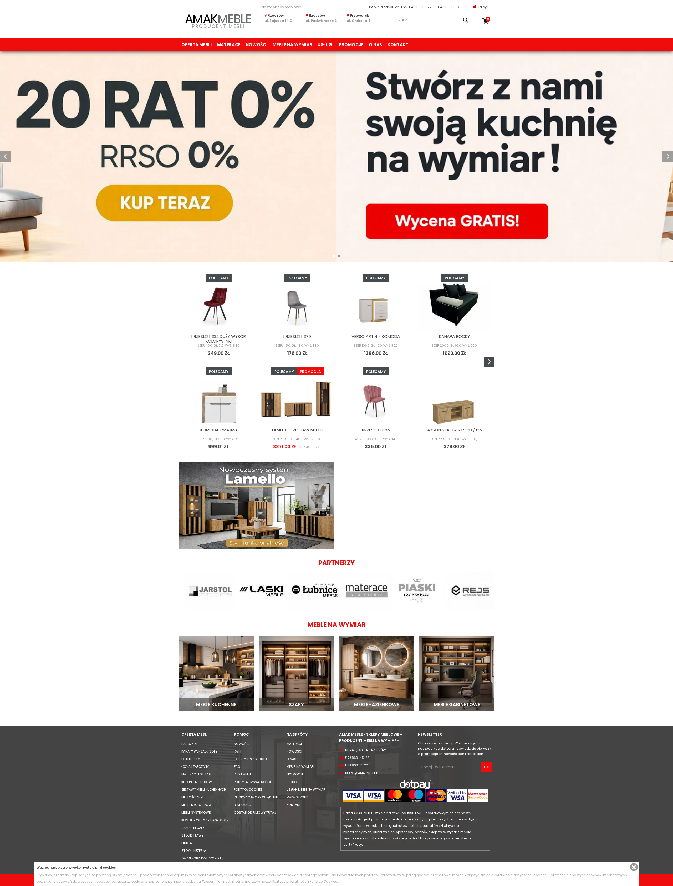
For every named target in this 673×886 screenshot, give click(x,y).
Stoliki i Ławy (192, 835)
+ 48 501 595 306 (451, 7)
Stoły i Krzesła (193, 850)
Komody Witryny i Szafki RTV (205, 820)
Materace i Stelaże (196, 774)
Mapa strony (297, 797)
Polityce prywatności (289, 881)
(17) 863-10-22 (356, 765)
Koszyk (488, 19)
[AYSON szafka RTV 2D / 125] (454, 401)
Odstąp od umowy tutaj (255, 812)
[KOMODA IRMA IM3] (218, 401)
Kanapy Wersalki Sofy (199, 751)
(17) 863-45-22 (357, 757)
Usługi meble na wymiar (306, 789)
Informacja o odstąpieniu (256, 797)
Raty (238, 751)
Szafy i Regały (192, 827)
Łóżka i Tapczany (195, 766)
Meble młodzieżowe (197, 805)
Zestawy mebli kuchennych (203, 789)
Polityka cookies (248, 789)
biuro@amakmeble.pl (362, 773)
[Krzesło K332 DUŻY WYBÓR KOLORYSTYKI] (218, 307)
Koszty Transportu (250, 759)
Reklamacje (243, 805)
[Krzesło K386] (375, 401)
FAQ (237, 766)
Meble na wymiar (292, 45)
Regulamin (242, 774)
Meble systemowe (196, 812)
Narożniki (189, 743)
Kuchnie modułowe (197, 782)
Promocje (351, 45)
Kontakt (398, 45)
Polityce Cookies (323, 881)
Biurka (186, 843)
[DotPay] (415, 784)
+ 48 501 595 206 (422, 7)
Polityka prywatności (252, 782)
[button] (5, 156)
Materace (229, 45)
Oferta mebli (196, 45)
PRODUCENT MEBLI (218, 20)
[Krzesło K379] (297, 307)
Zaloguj (484, 7)
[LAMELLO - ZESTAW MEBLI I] (297, 401)
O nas (375, 45)
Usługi (326, 45)
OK (486, 767)
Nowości (256, 45)
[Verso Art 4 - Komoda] (375, 307)
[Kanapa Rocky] (454, 307)
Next (489, 362)
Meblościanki (192, 797)
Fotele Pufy (190, 759)
